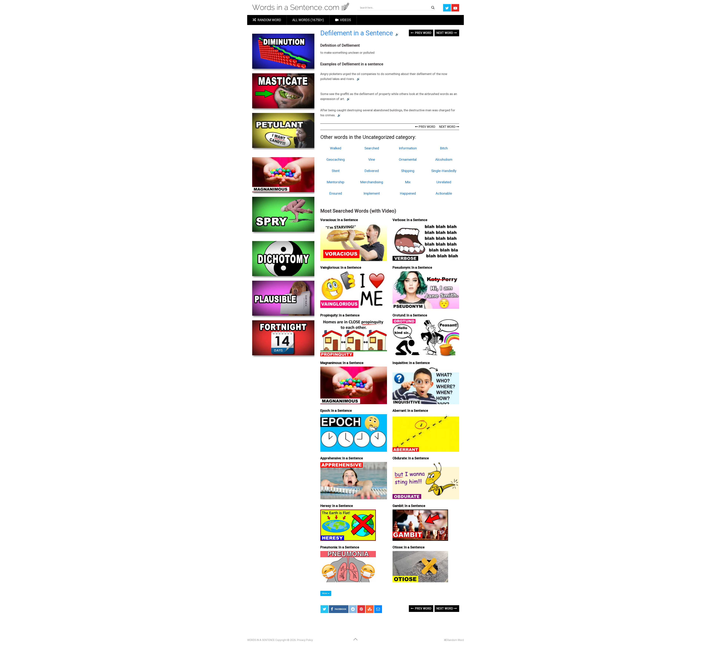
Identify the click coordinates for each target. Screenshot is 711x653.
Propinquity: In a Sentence (340, 315)
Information (408, 148)
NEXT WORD (447, 126)
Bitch (444, 148)
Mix (407, 182)
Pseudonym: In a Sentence (412, 267)
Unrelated (443, 182)
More (325, 593)
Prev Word (422, 33)
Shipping (407, 171)
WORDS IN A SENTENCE (261, 640)
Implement (371, 193)
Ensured (335, 193)
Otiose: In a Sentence (409, 547)
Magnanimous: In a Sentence (341, 363)
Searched (371, 148)
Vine (371, 159)
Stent (336, 171)
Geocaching (335, 159)
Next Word (445, 33)
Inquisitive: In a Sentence (411, 363)
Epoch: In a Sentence (336, 410)
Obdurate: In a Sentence (411, 458)
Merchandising (371, 182)
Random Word (269, 20)
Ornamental (408, 159)
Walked (335, 148)
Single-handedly (443, 171)
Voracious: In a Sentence (339, 220)
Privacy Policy (305, 640)
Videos (345, 20)
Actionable (444, 193)
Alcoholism (443, 159)
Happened (408, 193)
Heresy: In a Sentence (336, 506)
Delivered (371, 171)
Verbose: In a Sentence (410, 220)
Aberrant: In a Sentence (410, 410)
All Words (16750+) (308, 20)
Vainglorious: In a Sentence (340, 267)
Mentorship (335, 182)
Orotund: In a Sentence (410, 315)
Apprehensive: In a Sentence (341, 458)
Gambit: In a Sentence (409, 506)
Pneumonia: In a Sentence (339, 547)
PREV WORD (426, 126)
